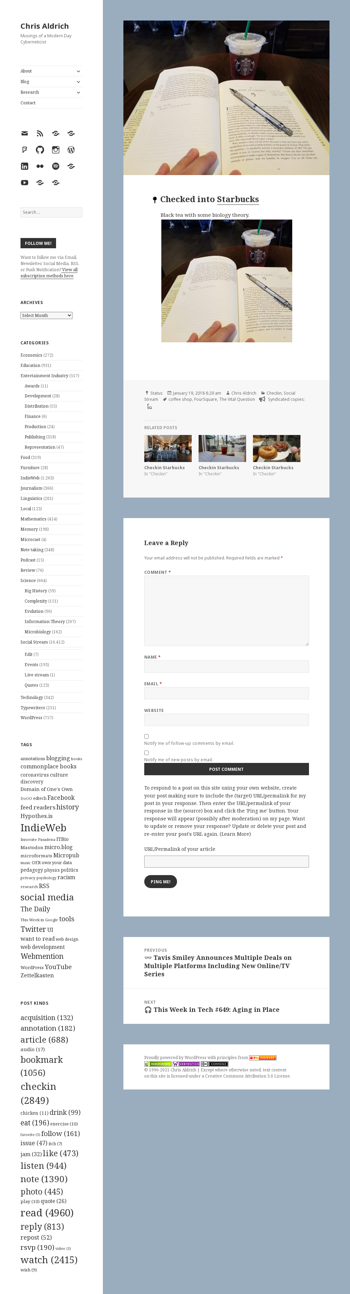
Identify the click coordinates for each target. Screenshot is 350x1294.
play (30, 1201)
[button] (243, 281)
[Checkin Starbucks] (168, 448)
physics (52, 870)
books (76, 758)
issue (34, 1143)
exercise (64, 1124)
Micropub (66, 855)
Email (153, 684)
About (26, 71)
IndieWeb (30, 478)
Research (30, 92)
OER (36, 862)
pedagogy (32, 870)
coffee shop (180, 399)
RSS (44, 886)
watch (49, 1259)
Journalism (31, 488)
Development (38, 396)
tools (67, 918)
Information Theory (45, 621)
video (63, 1248)
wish (29, 1270)
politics (69, 870)
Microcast (30, 539)
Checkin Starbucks (164, 468)
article (44, 1039)
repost (36, 1237)
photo (42, 1191)
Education (30, 365)
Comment (157, 572)
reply (42, 1226)
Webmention (42, 956)
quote (53, 1201)
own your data (57, 862)
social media (47, 897)
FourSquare (205, 399)
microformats (36, 856)
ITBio (62, 839)
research (29, 886)
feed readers (38, 807)
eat (35, 1122)
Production (35, 427)
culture (59, 774)
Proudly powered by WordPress (175, 1057)
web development (43, 947)
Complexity (36, 601)
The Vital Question (237, 399)
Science (28, 580)
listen (44, 1165)
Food (25, 457)
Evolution (34, 611)
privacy (28, 877)
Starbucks (238, 198)
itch (55, 1144)
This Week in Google (39, 919)
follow (60, 1133)
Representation (40, 447)
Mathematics (33, 519)
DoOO (26, 798)
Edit (28, 654)
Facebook (61, 797)
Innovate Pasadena (38, 839)
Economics (31, 355)
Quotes (31, 685)
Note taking (32, 550)
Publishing (35, 437)
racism (66, 877)
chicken (35, 1113)
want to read (38, 938)
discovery (32, 781)
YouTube (58, 966)
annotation (48, 1028)
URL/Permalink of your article (179, 849)
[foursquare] (148, 406)
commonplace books (49, 766)
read (47, 1212)
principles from (233, 1057)
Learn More (235, 834)
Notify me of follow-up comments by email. (189, 743)
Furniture (30, 468)
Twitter (33, 929)
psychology (46, 877)
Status (156, 393)
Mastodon (32, 847)
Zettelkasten (37, 975)
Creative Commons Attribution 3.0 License (247, 1076)
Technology (32, 697)
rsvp (37, 1247)
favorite (30, 1134)
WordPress (31, 718)
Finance (33, 416)
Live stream (37, 675)
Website (154, 710)
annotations (33, 758)
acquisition (47, 1017)
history (67, 806)
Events (31, 665)
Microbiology (38, 632)
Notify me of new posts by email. (178, 760)
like (61, 1153)
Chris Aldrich (45, 26)
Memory (29, 529)
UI (50, 930)
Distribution (37, 406)
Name (152, 657)
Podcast (28, 560)
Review (28, 570)
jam (31, 1154)
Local (26, 509)
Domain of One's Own (47, 789)
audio (33, 1049)
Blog (25, 81)
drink (65, 1112)
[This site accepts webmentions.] (186, 1064)
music (26, 862)
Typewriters (33, 708)
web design (67, 939)
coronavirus (35, 774)
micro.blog (58, 847)
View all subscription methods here (49, 273)
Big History (36, 591)
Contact (28, 103)
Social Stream (34, 642)
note (44, 1179)
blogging (58, 758)
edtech (39, 798)
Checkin (274, 393)
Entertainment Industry (44, 376)
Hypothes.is (37, 816)
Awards (32, 386)
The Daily (35, 908)
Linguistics (31, 498)
